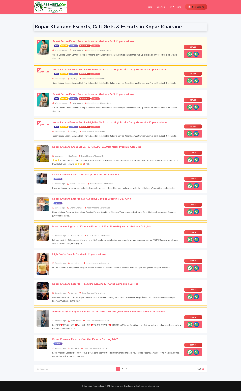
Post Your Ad (198, 7)
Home (149, 7)
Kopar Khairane (93, 50)
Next (199, 369)
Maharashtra (105, 50)
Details (193, 47)
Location (161, 7)
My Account (175, 7)
